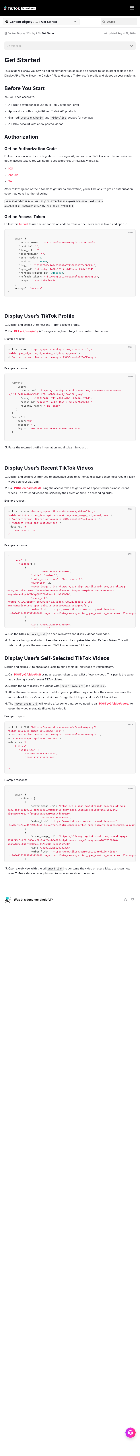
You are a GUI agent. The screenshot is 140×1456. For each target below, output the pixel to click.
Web (11, 181)
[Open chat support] (130, 1433)
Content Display (16, 33)
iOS (10, 168)
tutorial (23, 224)
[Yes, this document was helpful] (125, 900)
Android (13, 174)
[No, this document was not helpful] (133, 900)
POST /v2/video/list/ (27, 488)
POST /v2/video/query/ (114, 703)
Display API (33, 33)
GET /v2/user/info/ (26, 331)
